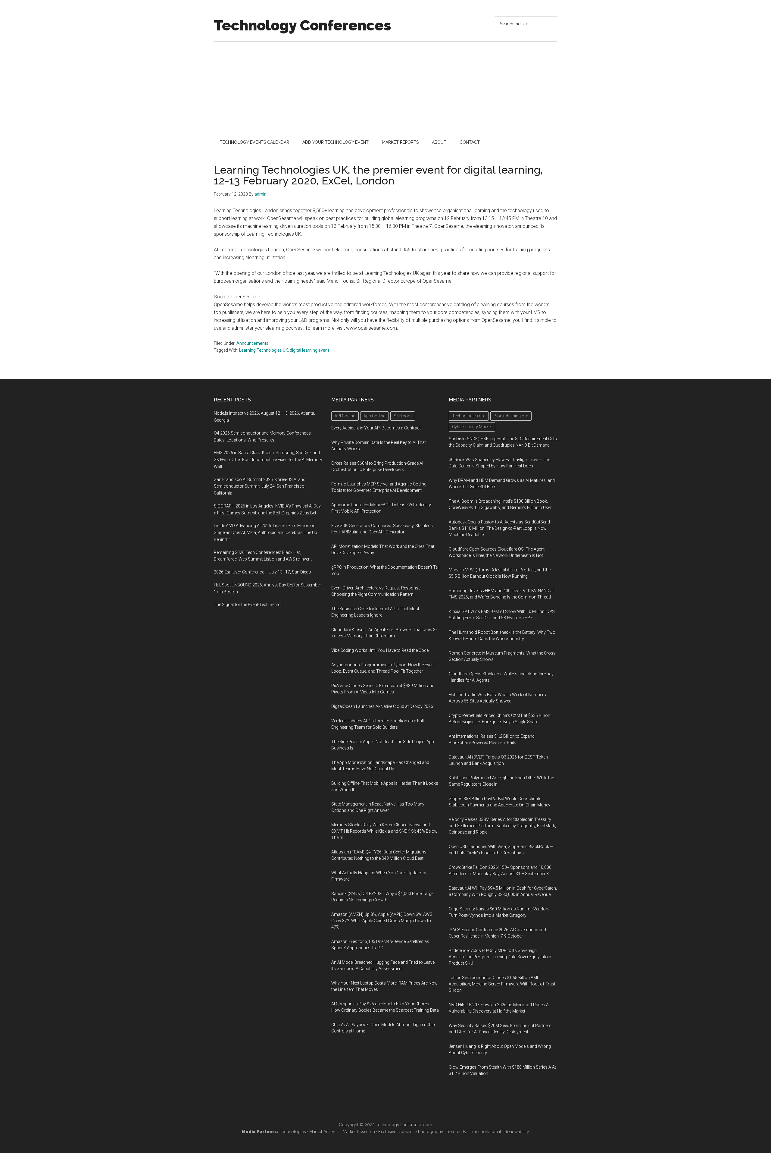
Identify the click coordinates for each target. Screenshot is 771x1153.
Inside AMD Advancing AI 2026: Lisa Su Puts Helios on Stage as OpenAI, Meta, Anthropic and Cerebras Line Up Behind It (265, 532)
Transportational (485, 1131)
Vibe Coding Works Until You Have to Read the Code (380, 650)
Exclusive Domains (396, 1131)
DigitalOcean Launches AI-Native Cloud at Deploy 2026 (382, 706)
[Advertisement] (385, 87)
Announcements (252, 343)
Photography (430, 1131)
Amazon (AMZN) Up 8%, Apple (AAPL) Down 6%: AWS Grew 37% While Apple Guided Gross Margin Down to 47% (381, 920)
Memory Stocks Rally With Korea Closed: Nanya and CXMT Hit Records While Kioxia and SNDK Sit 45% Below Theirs (384, 831)
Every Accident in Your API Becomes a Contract (376, 428)
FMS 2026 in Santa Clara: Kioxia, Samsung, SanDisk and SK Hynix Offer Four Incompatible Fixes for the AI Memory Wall (268, 459)
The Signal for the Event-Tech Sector (248, 604)
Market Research (359, 1131)
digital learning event (309, 350)
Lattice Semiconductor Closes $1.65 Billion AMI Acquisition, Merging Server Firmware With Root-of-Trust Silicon (502, 984)
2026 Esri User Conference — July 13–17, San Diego (262, 572)
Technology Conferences (302, 25)
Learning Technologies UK (263, 350)
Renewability (516, 1131)
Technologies (292, 1131)
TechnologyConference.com (404, 1124)
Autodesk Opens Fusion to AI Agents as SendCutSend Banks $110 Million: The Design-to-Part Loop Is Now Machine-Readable (499, 528)
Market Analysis (324, 1131)
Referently (457, 1131)
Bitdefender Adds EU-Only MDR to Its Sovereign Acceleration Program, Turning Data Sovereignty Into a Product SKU (500, 957)
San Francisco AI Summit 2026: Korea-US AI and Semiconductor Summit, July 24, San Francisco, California (259, 486)
